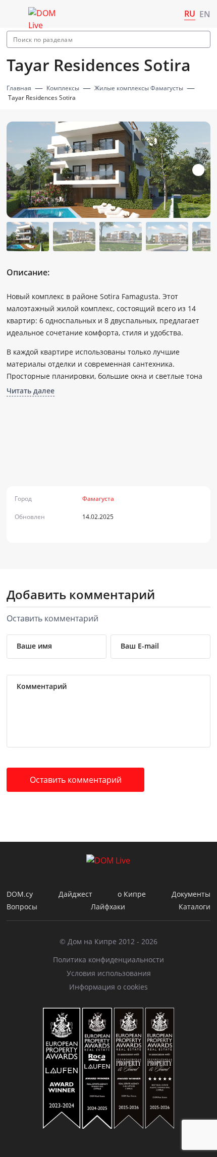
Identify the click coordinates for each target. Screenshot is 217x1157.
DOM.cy (20, 894)
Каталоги (194, 906)
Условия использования (109, 973)
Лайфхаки (108, 906)
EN (204, 14)
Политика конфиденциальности (108, 959)
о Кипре (132, 894)
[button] (198, 170)
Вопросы (22, 906)
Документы (191, 894)
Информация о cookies (108, 987)
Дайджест (75, 894)
